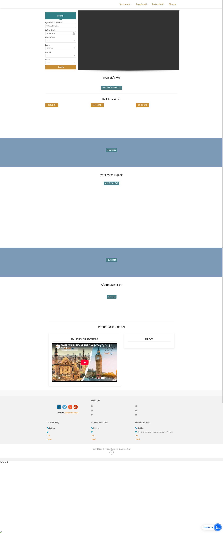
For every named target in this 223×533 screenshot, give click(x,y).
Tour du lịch (103, 449)
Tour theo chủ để (158, 4)
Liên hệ (128, 449)
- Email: (49, 439)
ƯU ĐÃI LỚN (97, 105)
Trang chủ (96, 449)
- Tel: (48, 436)
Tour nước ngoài (141, 4)
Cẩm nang (172, 4)
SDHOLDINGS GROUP (71, 413)
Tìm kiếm (60, 67)
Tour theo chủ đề (113, 449)
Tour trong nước (125, 4)
